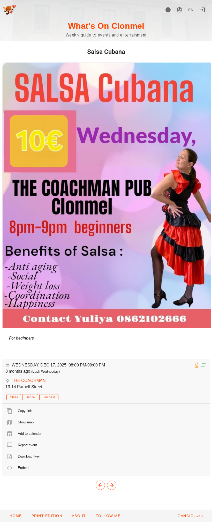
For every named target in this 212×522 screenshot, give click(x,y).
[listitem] (106, 411)
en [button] (191, 10)
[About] (168, 10)
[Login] (202, 10)
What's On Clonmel (106, 26)
